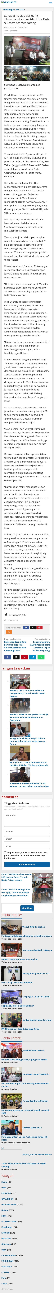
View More (27, 908)
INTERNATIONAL (9, 1221)
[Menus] (51, 3)
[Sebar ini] (7, 657)
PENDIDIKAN (7, 1261)
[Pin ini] (24, 657)
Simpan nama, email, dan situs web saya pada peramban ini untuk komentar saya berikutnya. (25, 855)
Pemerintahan (8, 1255)
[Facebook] (26, 627)
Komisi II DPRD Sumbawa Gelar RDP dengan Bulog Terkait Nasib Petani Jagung (27, 693)
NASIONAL (6, 1238)
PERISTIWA (6, 1266)
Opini (4, 1249)
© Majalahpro (7, 1289)
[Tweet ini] (16, 657)
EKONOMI (6, 1193)
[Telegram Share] (32, 657)
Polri (3, 1278)
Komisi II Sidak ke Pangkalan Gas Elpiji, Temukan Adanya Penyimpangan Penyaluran (29, 717)
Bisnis (4, 1182)
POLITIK (5, 1272)
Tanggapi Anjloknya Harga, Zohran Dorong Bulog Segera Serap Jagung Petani (27, 741)
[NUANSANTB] (8, 2)
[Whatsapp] (41, 657)
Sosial (4, 1283)
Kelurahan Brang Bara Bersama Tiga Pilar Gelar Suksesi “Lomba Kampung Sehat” (15, 645)
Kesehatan (6, 1227)
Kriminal (5, 1232)
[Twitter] (33, 627)
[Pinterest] (39, 627)
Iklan (3, 1215)
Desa (3, 1187)
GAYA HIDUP (7, 1199)
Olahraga (6, 1244)
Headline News (8, 1204)
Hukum (4, 1210)
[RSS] (9, 632)
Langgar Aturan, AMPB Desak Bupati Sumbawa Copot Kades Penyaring (40, 645)
